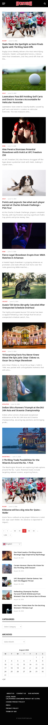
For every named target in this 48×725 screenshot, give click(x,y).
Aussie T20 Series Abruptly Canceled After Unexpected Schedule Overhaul (23, 306)
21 (30, 668)
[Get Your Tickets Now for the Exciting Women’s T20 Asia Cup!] (7, 609)
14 (30, 664)
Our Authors (33, 693)
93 (29, 531)
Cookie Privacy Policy (15, 702)
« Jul (3, 679)
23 (43, 668)
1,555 (5, 535)
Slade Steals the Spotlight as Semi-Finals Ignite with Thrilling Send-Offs (22, 45)
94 (33, 531)
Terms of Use (11, 711)
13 (24, 664)
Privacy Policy (12, 708)
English (9, 544)
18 (12, 668)
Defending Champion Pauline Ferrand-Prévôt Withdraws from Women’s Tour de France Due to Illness (30, 593)
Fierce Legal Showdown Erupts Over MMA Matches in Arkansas (23, 256)
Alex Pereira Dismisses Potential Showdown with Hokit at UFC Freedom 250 (22, 152)
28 (30, 671)
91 (19, 531)
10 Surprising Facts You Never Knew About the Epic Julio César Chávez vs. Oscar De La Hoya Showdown (21, 357)
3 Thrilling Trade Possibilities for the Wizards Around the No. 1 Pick (20, 461)
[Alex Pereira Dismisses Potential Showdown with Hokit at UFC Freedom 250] (24, 130)
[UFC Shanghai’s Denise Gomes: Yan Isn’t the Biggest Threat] (7, 582)
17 (5, 668)
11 (12, 664)
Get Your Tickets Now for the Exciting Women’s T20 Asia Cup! (29, 606)
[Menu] (3, 3)
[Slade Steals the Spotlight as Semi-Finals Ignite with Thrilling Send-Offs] (24, 25)
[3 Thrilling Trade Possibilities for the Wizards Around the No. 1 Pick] (24, 441)
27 (24, 671)
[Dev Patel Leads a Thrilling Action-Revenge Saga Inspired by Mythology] (7, 555)
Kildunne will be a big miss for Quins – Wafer (21, 511)
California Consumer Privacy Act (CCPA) (23, 699)
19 (18, 668)
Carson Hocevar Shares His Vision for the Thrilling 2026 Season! (29, 566)
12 (18, 664)
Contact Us (21, 693)
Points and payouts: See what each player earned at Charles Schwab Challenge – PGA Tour (23, 205)
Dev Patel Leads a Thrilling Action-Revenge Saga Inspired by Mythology (29, 553)
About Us (10, 693)
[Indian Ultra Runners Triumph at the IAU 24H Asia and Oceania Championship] (24, 388)
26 (18, 671)
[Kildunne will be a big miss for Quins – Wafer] (24, 491)
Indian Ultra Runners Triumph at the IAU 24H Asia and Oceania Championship (23, 409)
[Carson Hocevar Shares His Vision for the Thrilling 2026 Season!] (7, 569)
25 (12, 671)
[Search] (44, 3)
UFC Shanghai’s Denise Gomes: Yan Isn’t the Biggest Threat (28, 579)
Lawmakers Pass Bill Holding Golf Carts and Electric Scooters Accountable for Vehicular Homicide (22, 99)
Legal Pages (11, 697)
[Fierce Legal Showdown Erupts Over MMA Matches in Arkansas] (24, 236)
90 (15, 531)
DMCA (8, 705)
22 (36, 668)
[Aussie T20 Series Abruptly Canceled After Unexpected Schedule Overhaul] (24, 286)
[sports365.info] (24, 3)
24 (5, 671)
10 (5, 664)
